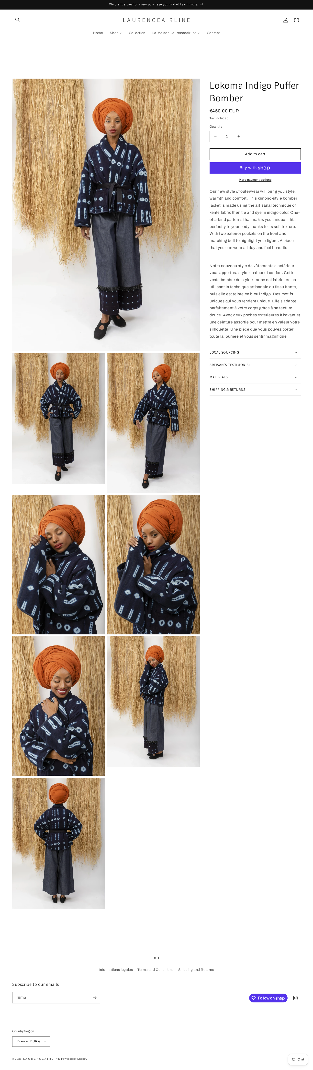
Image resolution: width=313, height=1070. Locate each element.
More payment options (255, 179)
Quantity (216, 126)
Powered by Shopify (74, 1058)
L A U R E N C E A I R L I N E (41, 1058)
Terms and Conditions (155, 970)
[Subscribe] (94, 997)
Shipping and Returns (196, 970)
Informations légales (116, 970)
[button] (17, 19)
